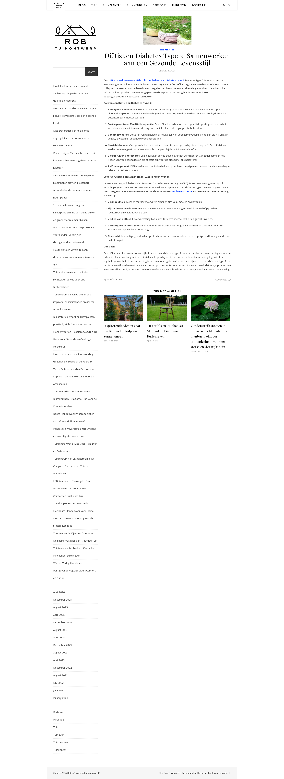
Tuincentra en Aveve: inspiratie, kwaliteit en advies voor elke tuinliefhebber (71, 279)
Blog (82, 5)
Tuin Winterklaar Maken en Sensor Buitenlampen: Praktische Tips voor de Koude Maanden (75, 399)
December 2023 (62, 645)
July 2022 (58, 682)
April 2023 (59, 660)
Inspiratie (198, 5)
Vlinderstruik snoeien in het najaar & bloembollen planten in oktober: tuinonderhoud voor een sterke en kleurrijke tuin (209, 336)
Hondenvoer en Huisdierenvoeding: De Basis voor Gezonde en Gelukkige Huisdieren (75, 339)
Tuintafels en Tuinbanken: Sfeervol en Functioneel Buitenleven (166, 331)
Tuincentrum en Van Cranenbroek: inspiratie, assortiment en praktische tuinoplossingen (74, 302)
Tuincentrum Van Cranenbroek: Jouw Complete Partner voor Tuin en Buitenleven (73, 466)
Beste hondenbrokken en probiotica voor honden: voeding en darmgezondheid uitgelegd (73, 235)
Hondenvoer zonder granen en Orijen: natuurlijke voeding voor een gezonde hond (74, 116)
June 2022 (59, 690)
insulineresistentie (182, 191)
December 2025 (62, 599)
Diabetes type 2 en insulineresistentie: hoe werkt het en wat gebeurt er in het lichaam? (75, 160)
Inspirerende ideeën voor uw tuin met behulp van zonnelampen (122, 331)
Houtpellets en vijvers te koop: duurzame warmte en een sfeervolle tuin (74, 257)
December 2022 (62, 667)
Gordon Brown (115, 279)
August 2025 (60, 607)
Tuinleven (179, 5)
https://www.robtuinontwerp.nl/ (84, 772)
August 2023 (60, 652)
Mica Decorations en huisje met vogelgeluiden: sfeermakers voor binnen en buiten (72, 138)
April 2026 (59, 592)
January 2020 (60, 697)
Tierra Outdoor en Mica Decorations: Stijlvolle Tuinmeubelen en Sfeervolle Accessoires (74, 376)
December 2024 (62, 622)
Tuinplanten (112, 5)
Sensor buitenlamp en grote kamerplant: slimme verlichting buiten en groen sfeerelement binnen (74, 212)
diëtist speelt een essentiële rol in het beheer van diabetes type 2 (146, 80)
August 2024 (60, 629)
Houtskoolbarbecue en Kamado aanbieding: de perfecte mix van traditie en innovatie (71, 93)
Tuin (94, 5)
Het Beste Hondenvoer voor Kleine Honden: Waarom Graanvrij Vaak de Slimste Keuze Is (73, 518)
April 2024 (59, 637)
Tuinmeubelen (137, 5)
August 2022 (60, 675)
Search (91, 71)
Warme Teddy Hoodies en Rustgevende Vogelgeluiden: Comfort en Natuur (74, 570)
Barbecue (159, 5)
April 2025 (59, 614)
